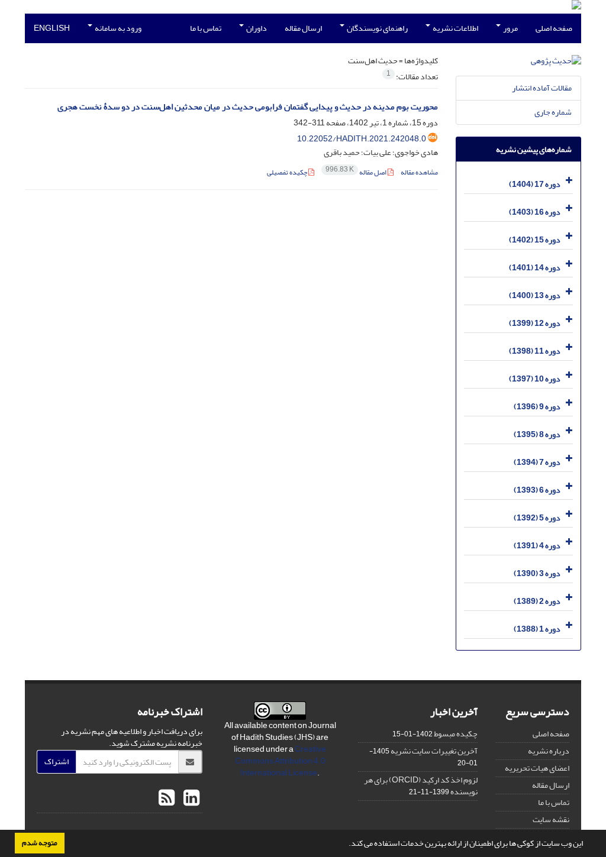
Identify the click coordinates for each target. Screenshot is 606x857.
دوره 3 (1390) (537, 573)
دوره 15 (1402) (534, 240)
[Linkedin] (190, 798)
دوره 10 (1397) (534, 379)
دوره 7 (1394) (537, 462)
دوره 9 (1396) (537, 407)
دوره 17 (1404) (534, 184)
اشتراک (56, 761)
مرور (510, 28)
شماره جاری (553, 112)
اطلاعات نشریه (454, 28)
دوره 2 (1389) (537, 601)
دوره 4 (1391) (537, 546)
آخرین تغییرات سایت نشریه (434, 751)
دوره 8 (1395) (537, 434)
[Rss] (167, 798)
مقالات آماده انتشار (542, 88)
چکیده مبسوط (456, 734)
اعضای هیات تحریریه (537, 768)
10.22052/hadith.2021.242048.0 (361, 139)
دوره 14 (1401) (534, 268)
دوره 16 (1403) (534, 212)
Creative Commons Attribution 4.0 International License (281, 761)
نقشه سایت (551, 819)
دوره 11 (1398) (534, 351)
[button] (345, 844)
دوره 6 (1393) (537, 490)
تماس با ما (205, 28)
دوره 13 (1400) (534, 295)
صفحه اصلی (554, 28)
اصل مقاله (356, 172)
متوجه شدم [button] (39, 843)
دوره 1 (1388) (537, 629)
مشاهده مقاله (419, 172)
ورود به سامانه (117, 28)
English (52, 28)
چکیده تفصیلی (287, 172)
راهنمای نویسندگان (377, 28)
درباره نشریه (548, 751)
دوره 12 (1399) (534, 323)
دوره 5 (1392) (537, 518)
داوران (256, 28)
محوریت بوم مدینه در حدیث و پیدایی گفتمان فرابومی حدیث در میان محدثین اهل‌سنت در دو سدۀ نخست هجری (247, 106)
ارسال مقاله (303, 28)
